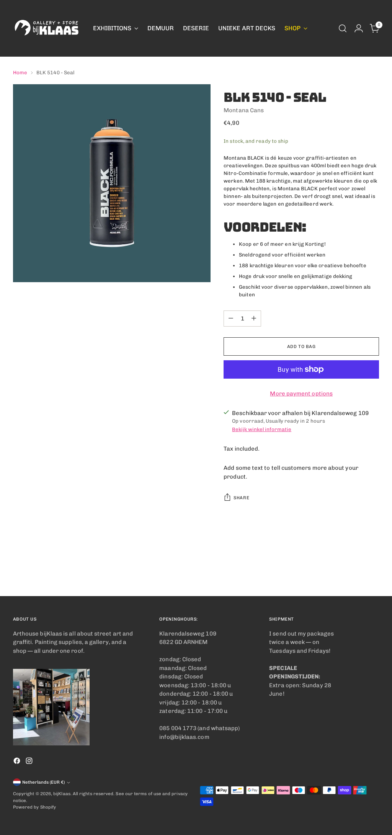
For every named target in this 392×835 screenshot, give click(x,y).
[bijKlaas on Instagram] (29, 762)
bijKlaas (61, 793)
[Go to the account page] (358, 28)
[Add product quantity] (254, 318)
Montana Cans (244, 110)
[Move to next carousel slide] (372, 569)
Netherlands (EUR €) (43, 782)
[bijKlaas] (47, 28)
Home (20, 72)
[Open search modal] (342, 28)
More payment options (301, 393)
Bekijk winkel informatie (261, 429)
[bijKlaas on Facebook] (17, 762)
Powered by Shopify (34, 807)
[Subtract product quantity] (231, 318)
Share (241, 497)
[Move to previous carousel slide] (354, 570)
